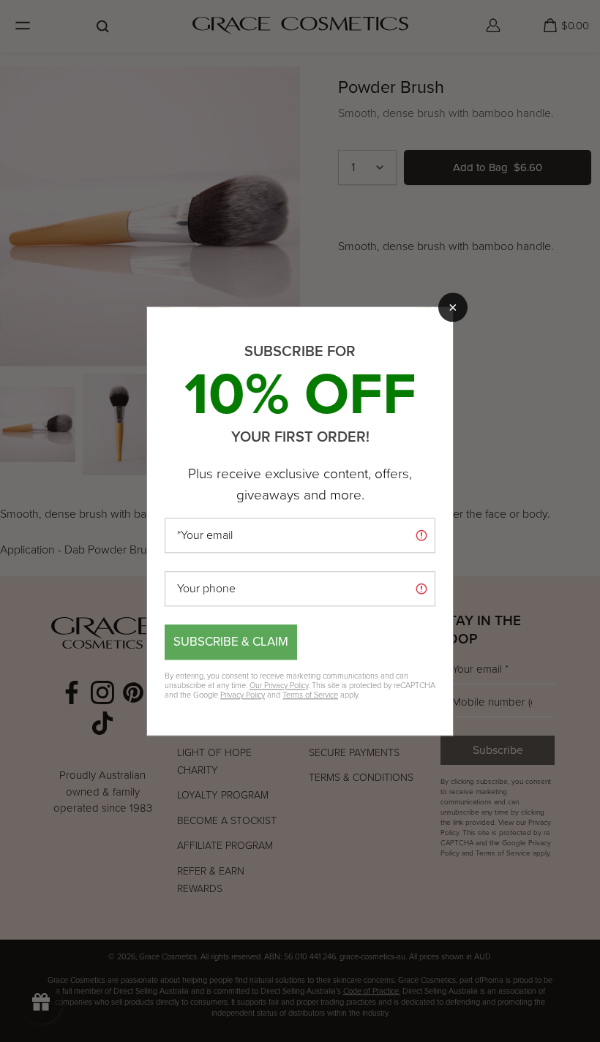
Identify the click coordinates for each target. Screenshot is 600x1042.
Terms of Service (310, 695)
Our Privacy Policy (279, 685)
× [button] (453, 307)
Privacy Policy (242, 695)
